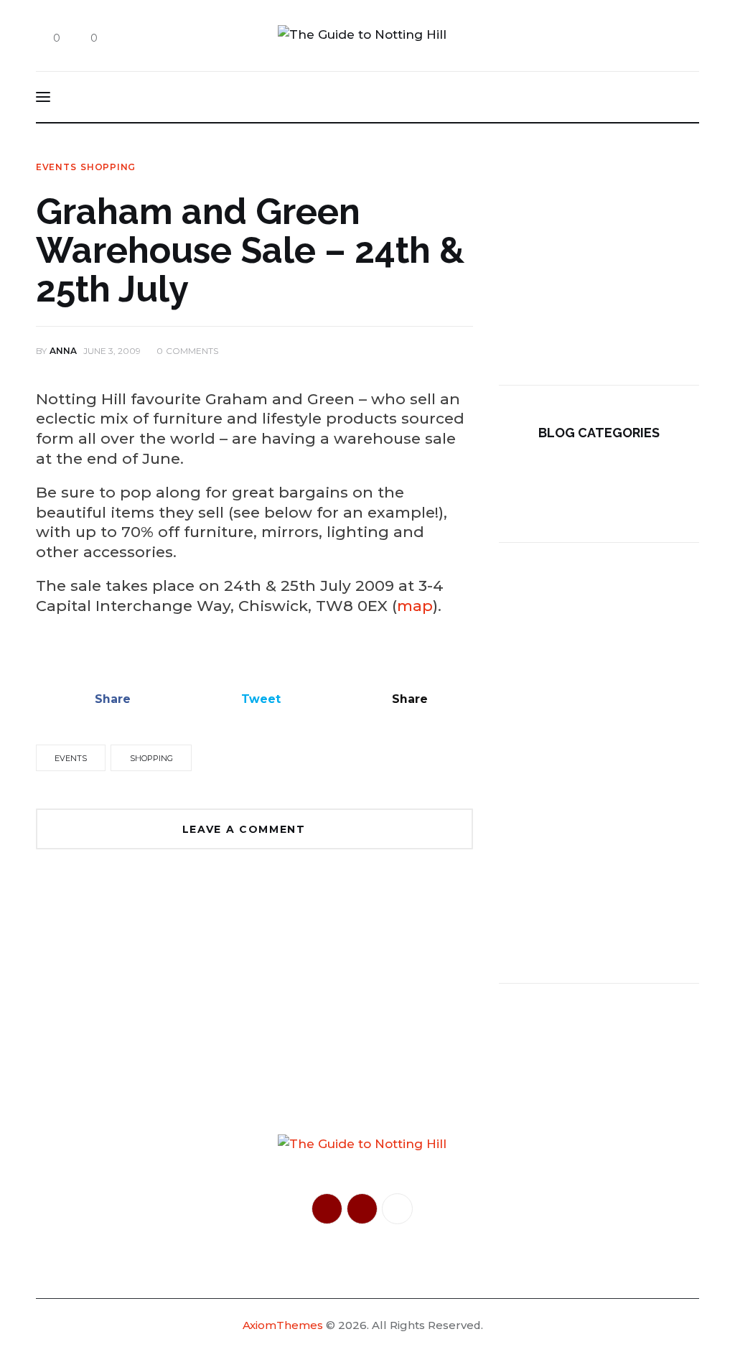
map (415, 606)
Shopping (108, 167)
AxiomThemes (283, 1325)
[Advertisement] (599, 252)
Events (56, 167)
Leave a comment (246, 829)
